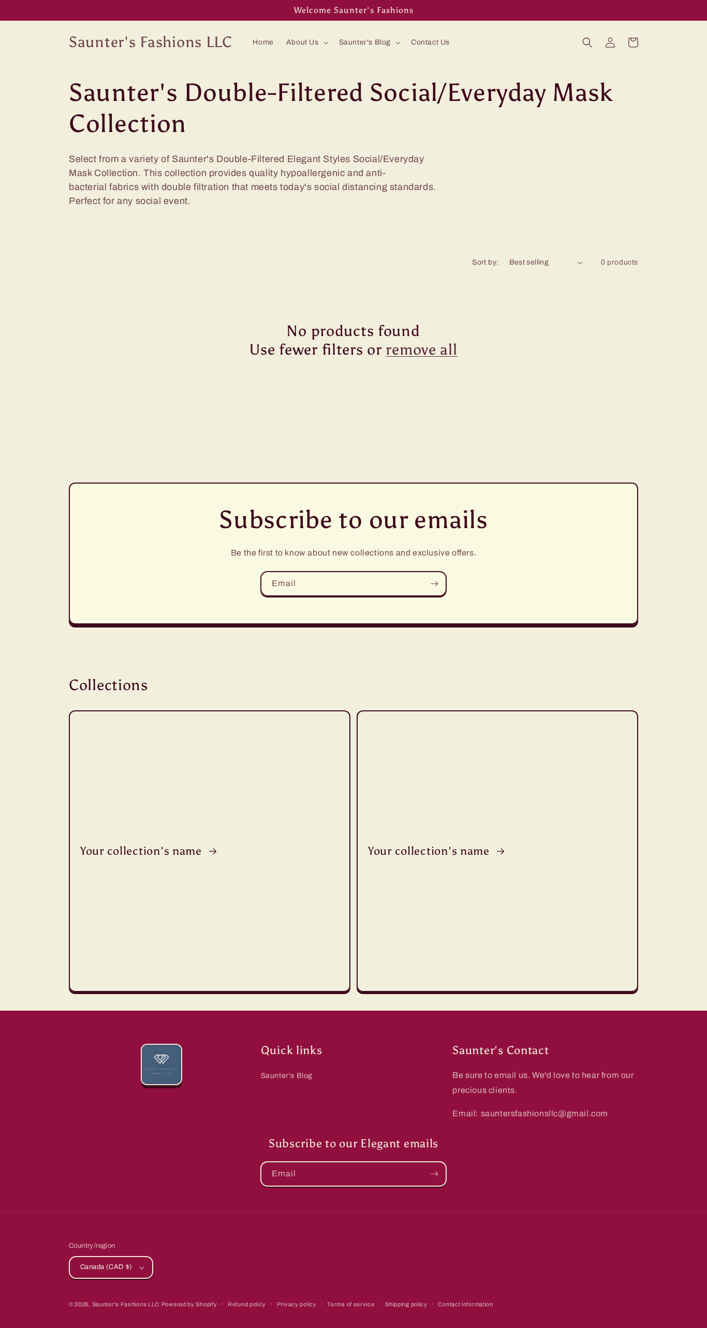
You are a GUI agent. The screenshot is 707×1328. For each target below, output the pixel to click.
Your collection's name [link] (142, 851)
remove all (421, 350)
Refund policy (247, 1304)
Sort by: (485, 262)
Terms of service (350, 1304)
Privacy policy (297, 1304)
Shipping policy (406, 1304)
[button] (306, 42)
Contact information (465, 1304)
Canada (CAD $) (106, 1267)
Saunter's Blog (287, 1075)
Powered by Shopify (189, 1304)
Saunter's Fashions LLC (125, 1304)
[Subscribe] (434, 583)
